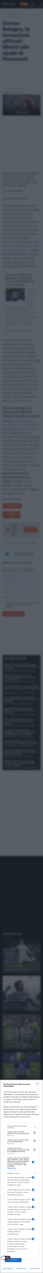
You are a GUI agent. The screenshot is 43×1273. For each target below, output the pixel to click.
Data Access (21, 1268)
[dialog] (21, 1176)
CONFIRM (13, 1260)
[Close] (38, 1084)
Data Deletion (8, 1268)
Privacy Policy (35, 1268)
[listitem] (21, 1127)
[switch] (34, 1132)
